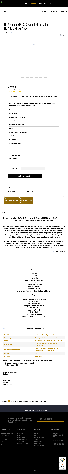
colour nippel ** (13, 139)
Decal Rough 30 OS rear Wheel (17, 117)
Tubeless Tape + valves (15, 143)
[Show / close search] (56, 3)
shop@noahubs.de (58, 440)
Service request (21, 437)
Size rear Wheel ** (14, 113)
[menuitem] (20, 3)
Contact (36, 433)
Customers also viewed (39, 401)
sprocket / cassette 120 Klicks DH (18, 132)
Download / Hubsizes (23, 443)
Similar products (15, 401)
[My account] (59, 3)
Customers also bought (26, 401)
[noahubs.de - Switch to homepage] (9, 3)
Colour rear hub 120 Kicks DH (16, 124)
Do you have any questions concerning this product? (19, 363)
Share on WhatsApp (13, 200)
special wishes (13, 151)
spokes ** (11, 136)
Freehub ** (12, 128)
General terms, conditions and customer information (40, 443)
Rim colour (12, 110)
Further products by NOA (11, 365)
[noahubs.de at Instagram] (34, 454)
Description (4, 213)
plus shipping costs (18, 89)
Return (19, 435)
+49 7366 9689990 (5, 440)
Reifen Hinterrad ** (14, 147)
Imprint (36, 435)
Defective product (22, 439)
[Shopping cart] (62, 3)
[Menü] (65, 458)
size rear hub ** (13, 121)
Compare (11, 188)
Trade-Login (20, 441)
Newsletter (20, 433)
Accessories (5, 401)
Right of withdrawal (39, 437)
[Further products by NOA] (62, 37)
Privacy (36, 439)
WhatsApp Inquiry (27, 200)
